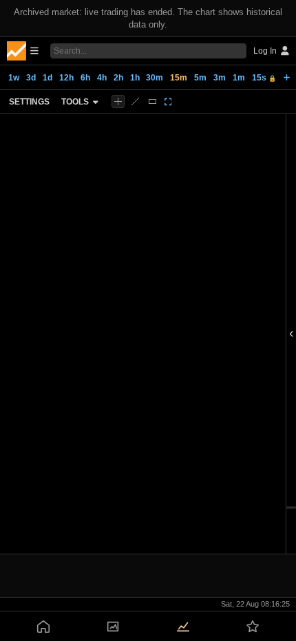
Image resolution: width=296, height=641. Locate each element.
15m (178, 78)
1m (239, 78)
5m (200, 78)
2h (118, 78)
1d (47, 78)
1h (135, 78)
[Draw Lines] (135, 101)
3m (219, 78)
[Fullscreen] (168, 102)
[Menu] (22, 51)
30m (154, 78)
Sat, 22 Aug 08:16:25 (255, 604)
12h (66, 78)
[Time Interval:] (286, 78)
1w (13, 78)
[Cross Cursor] (118, 101)
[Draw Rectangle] (152, 101)
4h (102, 78)
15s (264, 78)
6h (85, 78)
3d (31, 78)
